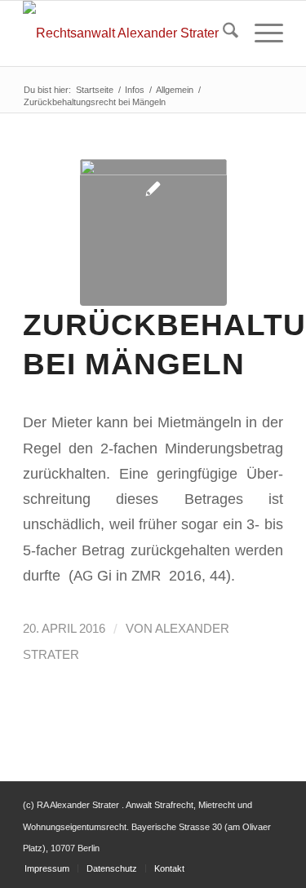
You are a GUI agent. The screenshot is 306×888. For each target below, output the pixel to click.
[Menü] (260, 33)
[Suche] (222, 33)
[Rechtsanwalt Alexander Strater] (127, 33)
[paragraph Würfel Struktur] (153, 232)
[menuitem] (222, 33)
